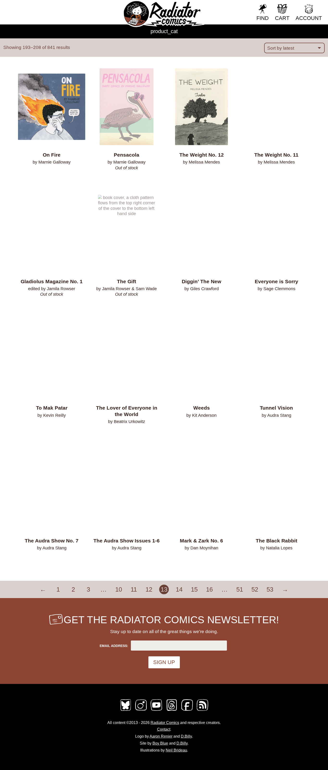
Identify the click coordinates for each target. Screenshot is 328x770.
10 (118, 589)
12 (149, 589)
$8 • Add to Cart (52, 174)
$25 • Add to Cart (127, 560)
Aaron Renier (161, 736)
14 (179, 589)
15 (194, 589)
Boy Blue (160, 743)
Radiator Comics (165, 723)
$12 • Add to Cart (52, 560)
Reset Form (236, 6)
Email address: (114, 646)
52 (254, 589)
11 (134, 589)
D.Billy (186, 736)
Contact (163, 729)
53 (270, 589)
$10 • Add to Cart (202, 301)
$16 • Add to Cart (52, 427)
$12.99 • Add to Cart (276, 427)
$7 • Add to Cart (201, 560)
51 (239, 589)
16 (209, 589)
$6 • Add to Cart (201, 174)
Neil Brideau (176, 750)
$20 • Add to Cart (127, 434)
